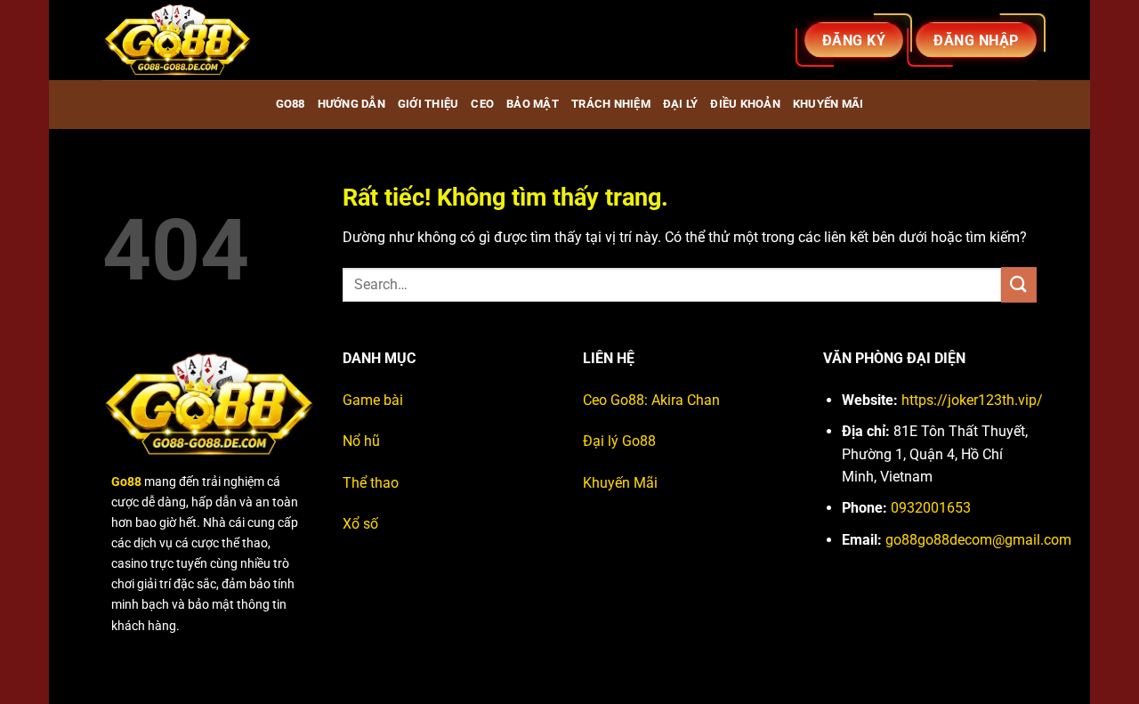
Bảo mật (532, 103)
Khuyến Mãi (620, 482)
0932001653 (931, 507)
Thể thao (371, 482)
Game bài (373, 400)
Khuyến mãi (828, 103)
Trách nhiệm (610, 103)
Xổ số (360, 523)
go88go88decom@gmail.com (978, 539)
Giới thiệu (428, 103)
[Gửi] (1019, 284)
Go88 (290, 103)
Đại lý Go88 (619, 441)
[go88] (191, 40)
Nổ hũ (361, 441)
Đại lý (681, 103)
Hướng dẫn (351, 103)
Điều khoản (745, 103)
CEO (482, 103)
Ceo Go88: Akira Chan (651, 400)
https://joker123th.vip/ (972, 400)
